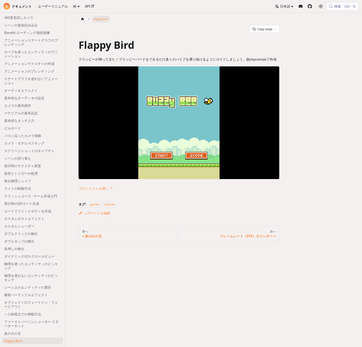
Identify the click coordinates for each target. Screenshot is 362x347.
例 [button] (74, 6)
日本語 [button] (285, 6)
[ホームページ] (83, 19)
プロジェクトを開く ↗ (96, 188)
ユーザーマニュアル (53, 6)
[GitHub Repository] (309, 6)
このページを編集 (97, 213)
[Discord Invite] (300, 6)
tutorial (109, 204)
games (94, 204)
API (87, 6)
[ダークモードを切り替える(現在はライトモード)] (320, 6)
